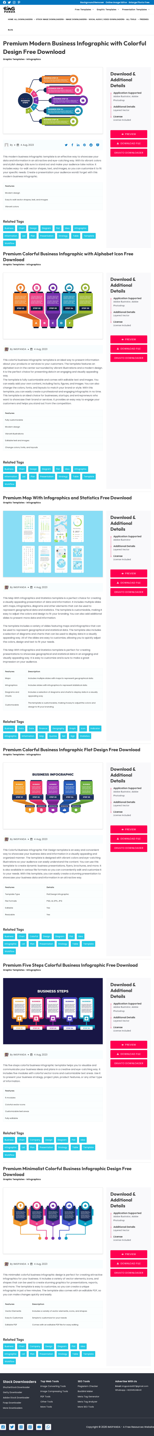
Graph (72, 728)
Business (9, 228)
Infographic (81, 228)
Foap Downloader (12, 1402)
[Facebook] (4, 2)
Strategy (63, 235)
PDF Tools (45, 1396)
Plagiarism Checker (88, 1386)
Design (33, 228)
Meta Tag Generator (88, 1396)
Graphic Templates (106, 9)
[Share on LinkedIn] (78, 145)
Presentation (47, 235)
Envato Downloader (128, 152)
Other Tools (46, 1401)
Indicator (95, 728)
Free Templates (83, 9)
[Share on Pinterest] (84, 145)
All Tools (131, 19)
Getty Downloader (12, 1392)
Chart (22, 228)
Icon (83, 728)
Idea (67, 228)
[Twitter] (9, 2)
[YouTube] (39, 1427)
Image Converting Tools (53, 1386)
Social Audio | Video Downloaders (106, 19)
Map (41, 736)
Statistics (85, 736)
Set (63, 736)
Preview (130, 134)
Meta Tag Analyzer (87, 1401)
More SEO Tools (86, 1406)
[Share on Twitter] (66, 145)
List (24, 235)
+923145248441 (134, 1390)
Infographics (33, 59)
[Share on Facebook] (72, 145)
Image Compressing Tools (54, 1391)
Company (35, 1139)
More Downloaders (12, 1407)
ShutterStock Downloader (16, 1387)
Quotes (53, 736)
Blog (10, 30)
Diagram (46, 228)
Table (76, 235)
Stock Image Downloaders (50, 19)
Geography (58, 728)
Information (11, 235)
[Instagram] (14, 2)
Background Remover (92, 2)
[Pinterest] (18, 2)
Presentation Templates (134, 9)
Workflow (9, 243)
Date (31, 728)
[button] (92, 9)
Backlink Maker (85, 1391)
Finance (43, 728)
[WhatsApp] (48, 1427)
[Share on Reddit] (91, 145)
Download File (130, 143)
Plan (33, 235)
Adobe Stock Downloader (16, 1397)
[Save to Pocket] (98, 145)
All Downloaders (23, 19)
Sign (73, 736)
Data (21, 728)
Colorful (34, 936)
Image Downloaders (76, 19)
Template (89, 235)
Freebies (144, 19)
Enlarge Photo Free (139, 2)
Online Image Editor (116, 2)
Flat (58, 228)
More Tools (46, 1406)
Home (10, 19)
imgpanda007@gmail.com (135, 1386)
